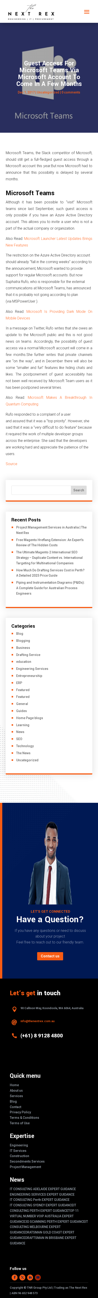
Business (23, 648)
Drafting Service (28, 655)
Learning (22, 725)
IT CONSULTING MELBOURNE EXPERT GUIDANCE (49, 1227)
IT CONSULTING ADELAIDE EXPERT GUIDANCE (43, 1189)
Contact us (50, 956)
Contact (15, 1107)
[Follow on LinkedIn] (30, 1277)
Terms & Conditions (24, 1117)
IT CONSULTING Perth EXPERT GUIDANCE (40, 1200)
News (20, 732)
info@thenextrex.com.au (37, 1021)
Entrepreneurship (29, 676)
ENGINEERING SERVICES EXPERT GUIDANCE (42, 1194)
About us (16, 1090)
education (23, 661)
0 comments (71, 92)
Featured (23, 690)
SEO (19, 739)
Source (11, 464)
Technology (25, 746)
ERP (19, 683)
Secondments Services (27, 1161)
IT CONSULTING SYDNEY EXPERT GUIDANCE (41, 1205)
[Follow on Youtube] (38, 1277)
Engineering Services (32, 669)
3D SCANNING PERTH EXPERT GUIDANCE (55, 1221)
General (22, 704)
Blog (19, 633)
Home (14, 1085)
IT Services (18, 1151)
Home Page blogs (29, 718)
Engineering (19, 1145)
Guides (21, 711)
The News (23, 753)
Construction (19, 1156)
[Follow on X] (22, 1277)
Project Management (25, 1167)
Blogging (23, 641)
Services (16, 1096)
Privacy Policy (20, 1112)
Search (78, 490)
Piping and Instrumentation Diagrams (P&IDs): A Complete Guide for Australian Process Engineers (50, 588)
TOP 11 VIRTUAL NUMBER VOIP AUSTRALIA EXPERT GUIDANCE (44, 1216)
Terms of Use (20, 1123)
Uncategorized (48, 92)
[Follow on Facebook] (15, 1277)
